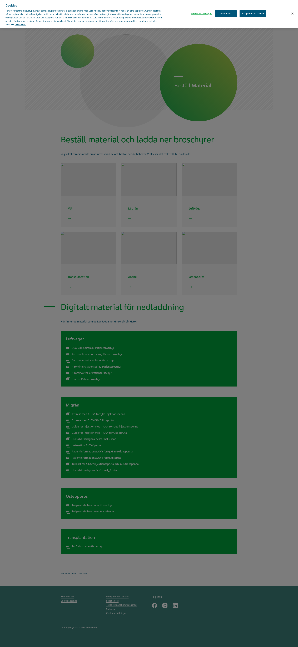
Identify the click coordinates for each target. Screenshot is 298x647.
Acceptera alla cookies (252, 13)
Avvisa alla (225, 13)
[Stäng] (292, 13)
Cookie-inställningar (201, 13)
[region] (149, 14)
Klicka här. (20, 24)
